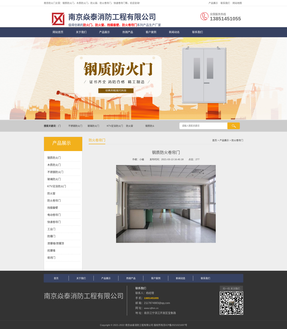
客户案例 (151, 32)
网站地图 (237, 3)
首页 (214, 140)
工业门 (51, 229)
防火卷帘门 (54, 200)
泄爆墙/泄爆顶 (55, 243)
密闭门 (51, 257)
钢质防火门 (147, 125)
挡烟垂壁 (52, 207)
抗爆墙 (51, 250)
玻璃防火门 (90, 125)
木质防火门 (54, 165)
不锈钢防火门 (72, 125)
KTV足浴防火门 (111, 125)
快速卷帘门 (54, 222)
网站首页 (58, 32)
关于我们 (81, 32)
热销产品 (127, 32)
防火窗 (125, 125)
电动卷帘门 (54, 214)
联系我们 (225, 3)
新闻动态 (174, 32)
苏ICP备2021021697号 (175, 325)
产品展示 (213, 3)
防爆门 (51, 236)
